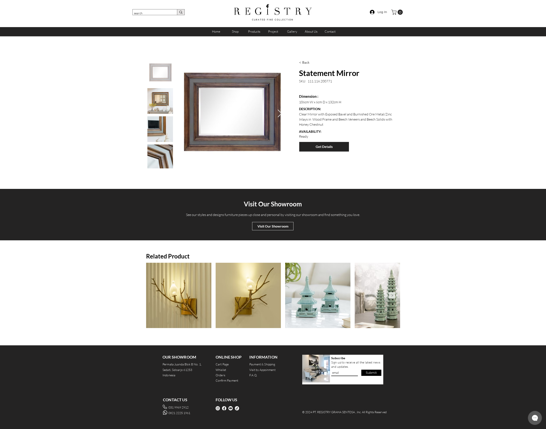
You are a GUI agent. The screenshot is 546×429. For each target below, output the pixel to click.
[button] (397, 12)
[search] (180, 12)
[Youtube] (230, 408)
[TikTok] (237, 408)
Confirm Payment (227, 380)
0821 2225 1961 (179, 413)
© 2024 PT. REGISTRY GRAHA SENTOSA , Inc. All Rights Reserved (344, 412)
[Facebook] (224, 408)
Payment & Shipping (262, 364)
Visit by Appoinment (262, 370)
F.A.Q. (253, 375)
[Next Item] (279, 113)
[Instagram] (218, 408)
